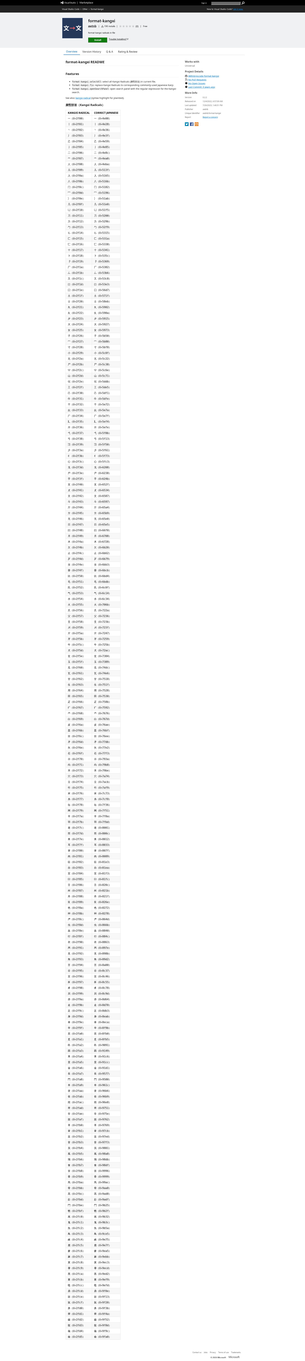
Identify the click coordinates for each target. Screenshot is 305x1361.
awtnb (92, 26)
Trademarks (236, 1352)
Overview (71, 51)
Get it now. (238, 9)
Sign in (204, 3)
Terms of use (223, 1352)
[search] (243, 3)
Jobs (205, 1352)
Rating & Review (127, 51)
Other (85, 9)
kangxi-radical (83, 97)
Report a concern (210, 117)
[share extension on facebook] (192, 125)
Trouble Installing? (117, 39)
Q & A (109, 51)
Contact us (197, 1352)
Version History (91, 51)
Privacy (213, 1352)
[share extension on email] (196, 125)
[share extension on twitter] (187, 125)
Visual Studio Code (70, 9)
